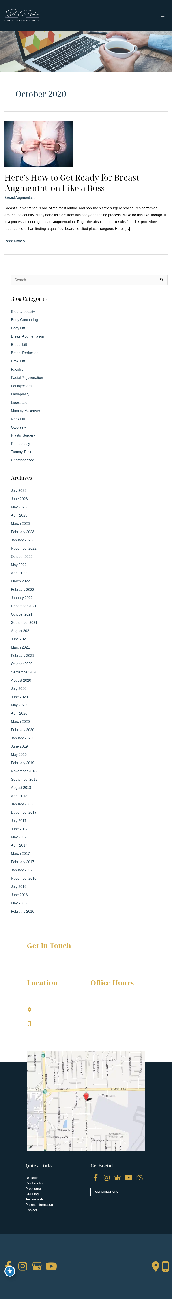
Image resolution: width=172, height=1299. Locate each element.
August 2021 (21, 631)
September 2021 (24, 622)
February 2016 (22, 911)
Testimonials (35, 1199)
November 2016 (24, 878)
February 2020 (22, 730)
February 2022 (22, 589)
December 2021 (24, 606)
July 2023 (18, 490)
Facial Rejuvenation (27, 378)
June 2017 (19, 829)
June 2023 (19, 499)
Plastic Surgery (23, 435)
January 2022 (22, 598)
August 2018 (21, 788)
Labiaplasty (20, 394)
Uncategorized (22, 460)
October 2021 (21, 614)
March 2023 (20, 523)
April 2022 (19, 573)
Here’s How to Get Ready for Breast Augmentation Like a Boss (71, 182)
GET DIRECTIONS (106, 1191)
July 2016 (18, 887)
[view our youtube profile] (128, 1177)
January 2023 (22, 540)
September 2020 (24, 672)
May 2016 (19, 903)
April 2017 (19, 845)
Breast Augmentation (21, 197)
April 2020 (19, 713)
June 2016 (19, 895)
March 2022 (20, 581)
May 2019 (19, 754)
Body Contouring (24, 320)
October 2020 (21, 664)
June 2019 (19, 746)
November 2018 (24, 771)
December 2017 (24, 812)
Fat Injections (21, 386)
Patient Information (39, 1205)
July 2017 (18, 821)
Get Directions (48, 1032)
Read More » (14, 241)
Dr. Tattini (32, 1178)
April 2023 (19, 515)
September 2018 (24, 779)
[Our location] (165, 1266)
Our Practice (35, 1183)
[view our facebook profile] (95, 1177)
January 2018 (22, 804)
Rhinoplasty (20, 443)
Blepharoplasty (23, 311)
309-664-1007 (47, 1024)
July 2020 (18, 689)
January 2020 (22, 738)
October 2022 (21, 557)
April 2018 (19, 796)
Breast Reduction (25, 353)
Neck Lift (18, 419)
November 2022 (24, 548)
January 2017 (22, 870)
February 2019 (22, 763)
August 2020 (21, 680)
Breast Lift (19, 345)
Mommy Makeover (25, 411)
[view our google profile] (117, 1177)
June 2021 (19, 639)
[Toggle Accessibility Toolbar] (9, 1271)
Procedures (34, 1188)
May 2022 (19, 565)
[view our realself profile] (139, 1177)
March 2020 (20, 721)
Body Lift (18, 328)
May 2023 (19, 507)
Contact (31, 1210)
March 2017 (20, 853)
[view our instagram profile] (106, 1177)
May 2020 (19, 705)
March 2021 (20, 647)
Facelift (17, 369)
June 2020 (19, 697)
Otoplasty (18, 427)
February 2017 (22, 862)
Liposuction (20, 402)
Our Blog (32, 1194)
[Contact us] (156, 1266)
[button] (106, 1191)
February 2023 (22, 532)
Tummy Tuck (21, 452)
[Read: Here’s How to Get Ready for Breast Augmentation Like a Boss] (38, 143)
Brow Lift (18, 361)
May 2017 (19, 837)
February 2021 (22, 656)
